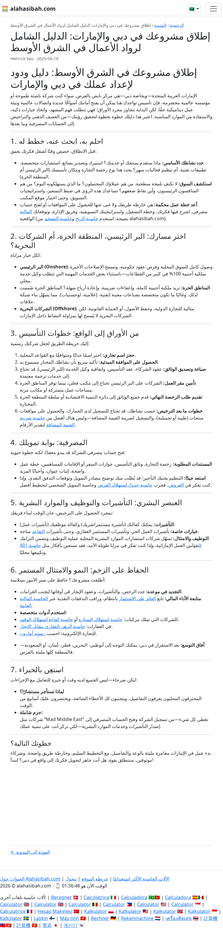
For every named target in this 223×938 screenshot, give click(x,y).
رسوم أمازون (33, 633)
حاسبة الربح (86, 218)
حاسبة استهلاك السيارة (101, 619)
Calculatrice (13, 911)
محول (71, 879)
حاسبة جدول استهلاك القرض (125, 485)
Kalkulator (95, 911)
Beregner (61, 897)
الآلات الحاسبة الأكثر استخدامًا (141, 879)
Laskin (41, 918)
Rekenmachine (137, 918)
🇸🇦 (192, 9)
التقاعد (38, 531)
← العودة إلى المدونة (30, 852)
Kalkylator (11, 918)
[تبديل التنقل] (213, 9)
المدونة (160, 25)
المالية (26, 211)
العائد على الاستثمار (137, 598)
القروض (176, 485)
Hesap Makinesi (54, 911)
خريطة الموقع (95, 879)
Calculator (11, 904)
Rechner (100, 918)
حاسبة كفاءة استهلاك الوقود (46, 619)
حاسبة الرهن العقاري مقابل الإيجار (52, 626)
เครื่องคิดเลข (179, 918)
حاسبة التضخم (58, 218)
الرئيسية (177, 25)
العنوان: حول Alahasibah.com (30, 879)
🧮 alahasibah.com (28, 8)
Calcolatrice (96, 897)
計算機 (210, 918)
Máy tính (69, 918)
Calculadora (134, 897)
